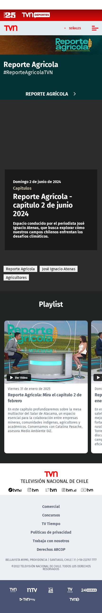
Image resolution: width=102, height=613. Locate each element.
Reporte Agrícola (20, 269)
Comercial (51, 506)
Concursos (51, 515)
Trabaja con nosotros (51, 541)
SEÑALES (75, 28)
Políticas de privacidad (51, 532)
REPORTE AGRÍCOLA (47, 93)
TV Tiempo (51, 523)
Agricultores (16, 277)
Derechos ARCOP (51, 549)
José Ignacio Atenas (58, 269)
